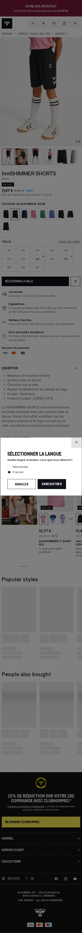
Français (18, 472)
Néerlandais (20, 466)
